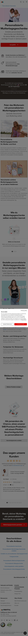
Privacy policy (24, 310)
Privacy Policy (23, 319)
